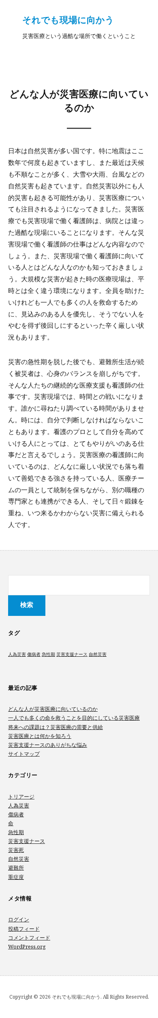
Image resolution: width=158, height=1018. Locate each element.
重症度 (16, 877)
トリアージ (21, 796)
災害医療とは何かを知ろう (39, 736)
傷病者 (34, 654)
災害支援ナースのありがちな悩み (47, 744)
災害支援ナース (72, 654)
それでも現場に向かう (68, 19)
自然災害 (98, 654)
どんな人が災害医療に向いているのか (53, 708)
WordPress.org (27, 946)
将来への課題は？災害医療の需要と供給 (55, 727)
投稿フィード (24, 928)
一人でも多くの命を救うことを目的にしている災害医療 (74, 717)
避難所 (16, 867)
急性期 (48, 654)
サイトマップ (24, 753)
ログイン (18, 919)
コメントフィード (29, 937)
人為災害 (17, 654)
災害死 (16, 850)
